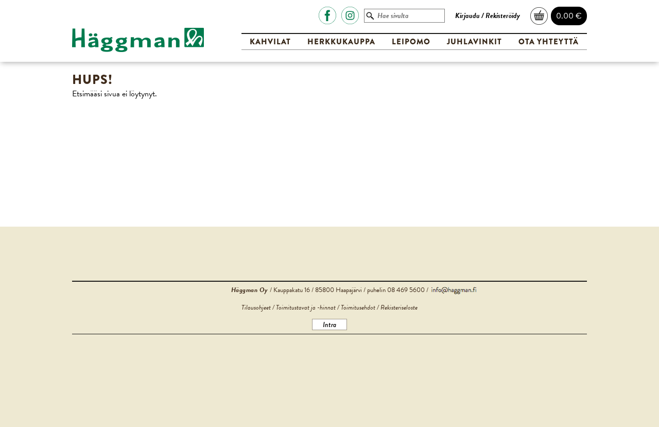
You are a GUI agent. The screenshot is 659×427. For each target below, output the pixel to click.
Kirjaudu (467, 15)
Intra (329, 324)
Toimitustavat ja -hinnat (306, 307)
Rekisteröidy (502, 15)
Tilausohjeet (256, 307)
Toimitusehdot (358, 307)
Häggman (138, 40)
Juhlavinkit (474, 41)
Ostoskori (539, 16)
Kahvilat (270, 41)
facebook (327, 15)
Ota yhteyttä (548, 41)
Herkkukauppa (341, 41)
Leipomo (411, 41)
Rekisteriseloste (399, 307)
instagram (350, 15)
